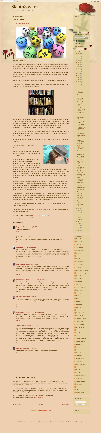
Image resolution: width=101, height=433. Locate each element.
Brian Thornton (80, 258)
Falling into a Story (80, 205)
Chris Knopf (79, 261)
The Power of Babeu (80, 151)
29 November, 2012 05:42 (32, 227)
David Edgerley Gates (82, 270)
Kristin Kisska (80, 315)
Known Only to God (80, 168)
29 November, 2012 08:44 (27, 237)
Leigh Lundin (20, 227)
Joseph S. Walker (80, 313)
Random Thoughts (80, 141)
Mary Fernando (80, 332)
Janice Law (79, 298)
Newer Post (17, 404)
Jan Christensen (80, 290)
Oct (79, 208)
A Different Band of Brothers (80, 179)
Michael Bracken (80, 341)
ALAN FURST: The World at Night (81, 158)
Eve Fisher (19, 264)
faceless (79, 195)
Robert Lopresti (80, 358)
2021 (77, 64)
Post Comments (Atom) (44, 410)
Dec (79, 86)
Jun (79, 217)
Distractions (80, 154)
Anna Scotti (79, 241)
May (79, 219)
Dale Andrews (79, 264)
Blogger (81, 421)
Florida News (80, 143)
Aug (79, 212)
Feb (79, 225)
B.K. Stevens (79, 247)
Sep (79, 210)
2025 (77, 56)
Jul (79, 215)
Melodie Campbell (81, 338)
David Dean (19, 247)
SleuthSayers (24, 6)
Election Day (80, 189)
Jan (79, 227)
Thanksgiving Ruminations (81, 137)
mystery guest (80, 392)
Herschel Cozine (80, 287)
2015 (77, 77)
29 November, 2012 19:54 (39, 312)
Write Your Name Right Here (81, 109)
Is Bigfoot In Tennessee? (80, 114)
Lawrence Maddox (81, 318)
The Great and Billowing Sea (80, 163)
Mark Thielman (80, 330)
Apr (79, 221)
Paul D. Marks (79, 352)
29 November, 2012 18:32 (30, 296)
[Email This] (42, 215)
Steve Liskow (79, 372)
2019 (77, 69)
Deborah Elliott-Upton (30, 218)
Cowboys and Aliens (81, 175)
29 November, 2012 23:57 (30, 348)
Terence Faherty (80, 381)
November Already (80, 192)
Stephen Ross (80, 367)
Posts (78, 402)
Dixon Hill (19, 296)
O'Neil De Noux (80, 350)
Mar (79, 223)
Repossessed (81, 187)
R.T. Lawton (79, 355)
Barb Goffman (80, 250)
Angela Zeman (80, 238)
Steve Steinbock (80, 375)
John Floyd (79, 307)
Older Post (65, 404)
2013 (77, 82)
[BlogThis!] (44, 215)
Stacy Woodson (80, 364)
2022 (77, 62)
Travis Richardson (81, 387)
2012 (77, 84)
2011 (77, 230)
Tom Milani (79, 384)
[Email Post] (39, 215)
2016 (77, 75)
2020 (77, 66)
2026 (77, 53)
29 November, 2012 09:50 (31, 247)
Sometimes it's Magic (80, 132)
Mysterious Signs (80, 201)
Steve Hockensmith (81, 369)
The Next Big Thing (80, 118)
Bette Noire (79, 253)
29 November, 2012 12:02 (39, 279)
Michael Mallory (80, 344)
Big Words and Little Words (80, 147)
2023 (77, 60)
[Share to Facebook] (47, 215)
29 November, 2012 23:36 (31, 325)
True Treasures (80, 95)
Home (41, 404)
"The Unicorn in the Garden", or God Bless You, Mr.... (81, 127)
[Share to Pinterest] (48, 215)
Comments (79, 404)
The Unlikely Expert (80, 121)
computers (20, 218)
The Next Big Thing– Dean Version (80, 103)
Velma (20, 383)
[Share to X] (45, 215)
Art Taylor (78, 244)
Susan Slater (79, 378)
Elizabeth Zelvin (80, 278)
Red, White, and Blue (80, 171)
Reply (18, 231)
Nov (79, 88)
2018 (77, 71)
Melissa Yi (78, 335)
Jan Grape (79, 293)
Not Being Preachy (80, 198)
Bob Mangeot (79, 256)
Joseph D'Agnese (81, 310)
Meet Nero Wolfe (80, 99)
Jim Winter (79, 304)
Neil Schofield (80, 347)
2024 (77, 58)
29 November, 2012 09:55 (30, 264)
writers (38, 218)
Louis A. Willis (80, 327)
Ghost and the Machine (80, 91)
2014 (77, 79)
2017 (77, 73)
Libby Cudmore (80, 324)
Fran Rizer (79, 284)
